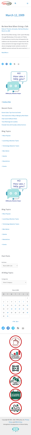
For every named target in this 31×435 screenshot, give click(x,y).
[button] (15, 3)
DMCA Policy (18, 422)
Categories (5, 279)
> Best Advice (5, 151)
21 (23, 309)
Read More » (5, 53)
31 (7, 316)
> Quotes (4, 156)
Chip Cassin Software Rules (9, 118)
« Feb (13, 321)
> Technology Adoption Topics (10, 146)
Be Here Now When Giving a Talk (15, 26)
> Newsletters (6, 161)
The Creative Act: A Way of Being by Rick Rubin (15, 115)
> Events (4, 166)
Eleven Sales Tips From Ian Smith (11, 112)
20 (19, 309)
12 (15, 305)
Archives (4, 262)
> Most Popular (6, 135)
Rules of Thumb (6, 29)
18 (11, 309)
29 (27, 312)
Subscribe (7, 102)
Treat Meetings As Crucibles (10, 122)
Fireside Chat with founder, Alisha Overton (14, 125)
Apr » (17, 321)
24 (7, 312)
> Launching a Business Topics (10, 140)
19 (15, 309)
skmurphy (15, 29)
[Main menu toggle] (27, 3)
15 (27, 305)
